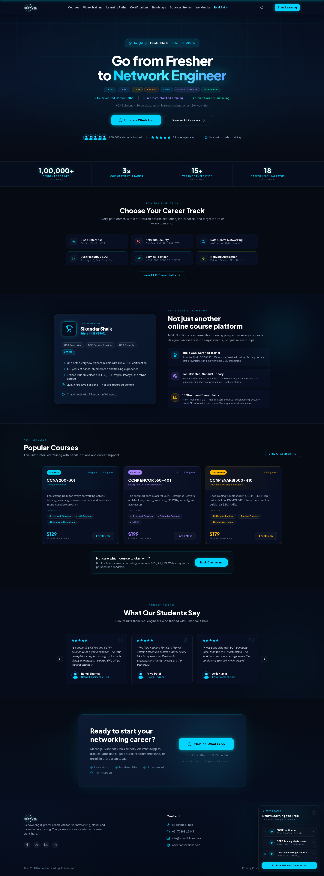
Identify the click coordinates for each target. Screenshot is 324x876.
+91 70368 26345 (183, 831)
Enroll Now (103, 536)
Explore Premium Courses (287, 865)
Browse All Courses (186, 120)
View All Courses (280, 453)
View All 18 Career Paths (159, 275)
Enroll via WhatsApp (139, 120)
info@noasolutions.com (186, 838)
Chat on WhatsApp (209, 744)
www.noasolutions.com (186, 845)
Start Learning (287, 7)
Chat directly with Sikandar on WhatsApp (92, 394)
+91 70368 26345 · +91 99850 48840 (206, 755)
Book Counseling (211, 562)
